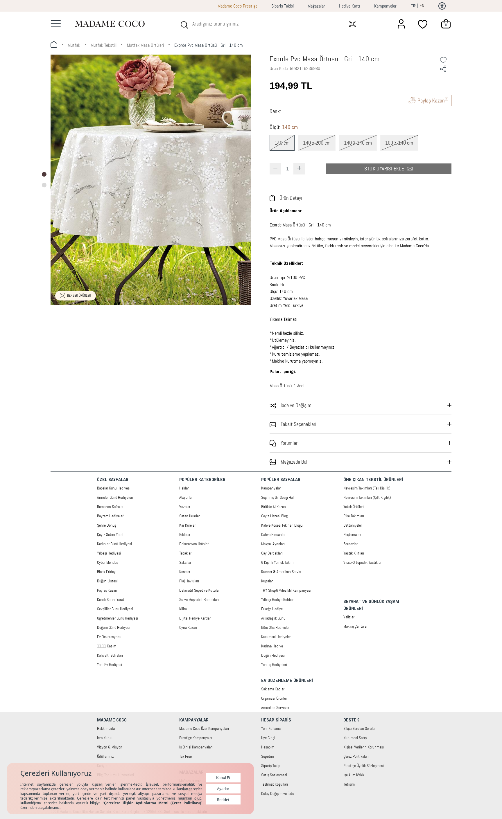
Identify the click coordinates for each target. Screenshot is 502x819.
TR (413, 6)
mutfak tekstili (103, 45)
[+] (299, 168)
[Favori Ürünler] (423, 23)
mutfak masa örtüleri (145, 45)
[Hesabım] (401, 23)
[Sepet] (446, 23)
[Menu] (56, 24)
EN (421, 6)
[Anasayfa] (110, 24)
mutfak (74, 45)
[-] (275, 168)
